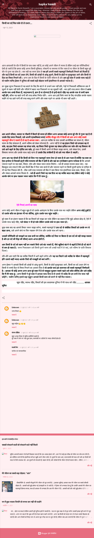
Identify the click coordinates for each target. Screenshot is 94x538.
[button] (90, 24)
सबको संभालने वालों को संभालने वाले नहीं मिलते (20, 444)
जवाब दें (14, 315)
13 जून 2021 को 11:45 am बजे (29, 307)
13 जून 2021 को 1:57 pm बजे (29, 320)
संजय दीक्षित (16, 332)
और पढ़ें (89, 466)
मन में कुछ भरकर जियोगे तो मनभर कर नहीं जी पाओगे (21, 501)
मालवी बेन (15, 347)
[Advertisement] (47, 412)
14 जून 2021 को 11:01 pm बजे (28, 347)
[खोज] (90, 5)
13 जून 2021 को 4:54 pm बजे (29, 333)
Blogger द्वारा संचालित (48, 533)
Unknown (15, 307)
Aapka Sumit (47, 4)
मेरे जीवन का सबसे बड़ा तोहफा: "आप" (16, 473)
